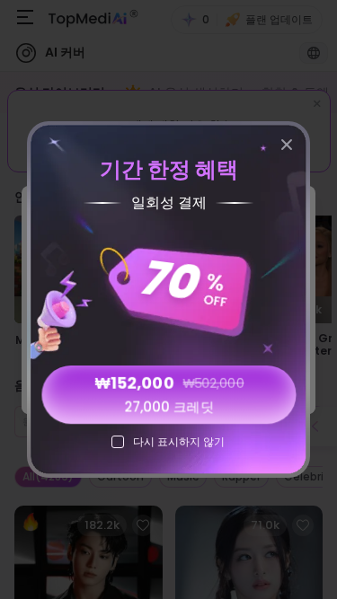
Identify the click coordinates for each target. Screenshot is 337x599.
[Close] (286, 144)
